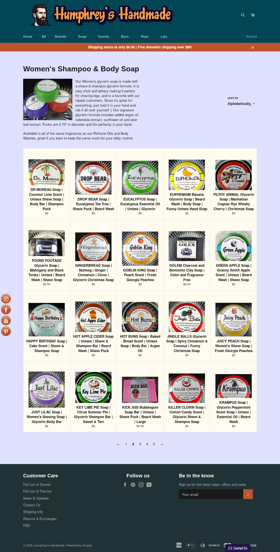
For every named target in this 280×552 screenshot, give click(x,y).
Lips (164, 36)
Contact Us (31, 504)
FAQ (26, 525)
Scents (104, 36)
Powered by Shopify (79, 545)
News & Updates (36, 498)
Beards (61, 36)
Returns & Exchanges (40, 518)
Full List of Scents (37, 484)
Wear (145, 36)
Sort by (233, 98)
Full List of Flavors (37, 491)
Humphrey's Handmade (49, 545)
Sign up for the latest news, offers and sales (212, 484)
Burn (125, 36)
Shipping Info (33, 511)
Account (251, 36)
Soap (82, 36)
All (44, 36)
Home (27, 36)
